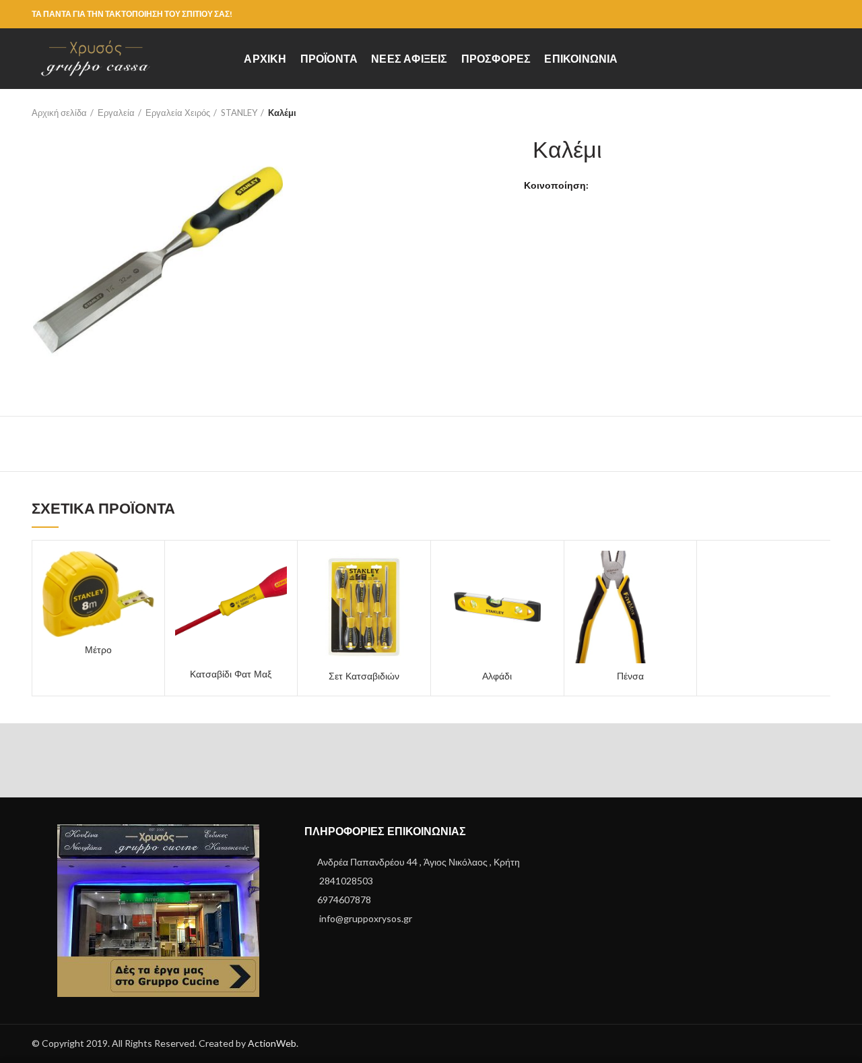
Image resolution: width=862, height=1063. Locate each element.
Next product (823, 112)
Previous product (796, 112)
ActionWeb (272, 1043)
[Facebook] (822, 14)
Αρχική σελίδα (59, 112)
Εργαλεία (116, 112)
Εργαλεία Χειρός (177, 112)
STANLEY (239, 112)
